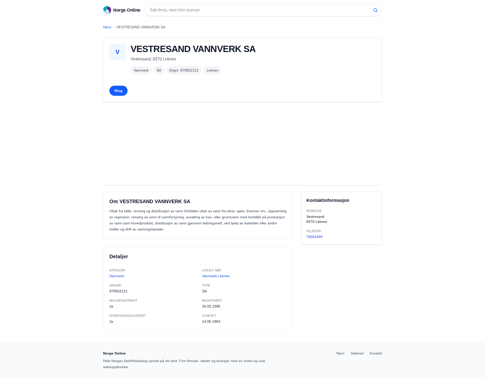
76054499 (314, 237)
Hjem (107, 27)
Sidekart (357, 353)
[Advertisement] (242, 143)
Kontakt (376, 353)
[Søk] (375, 10)
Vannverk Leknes (216, 276)
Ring (118, 91)
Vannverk (141, 70)
